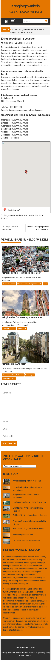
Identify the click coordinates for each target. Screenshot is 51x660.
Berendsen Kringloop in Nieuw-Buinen (29, 528)
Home (14, 29)
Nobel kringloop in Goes (23, 535)
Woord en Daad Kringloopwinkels (29, 284)
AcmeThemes (25, 656)
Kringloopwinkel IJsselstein (10, 228)
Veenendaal (21, 328)
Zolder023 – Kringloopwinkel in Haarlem (30, 515)
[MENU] (13, 21)
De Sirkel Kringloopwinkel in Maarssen (38, 228)
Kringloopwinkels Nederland (30, 29)
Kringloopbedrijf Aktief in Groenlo (27, 481)
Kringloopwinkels (25, 6)
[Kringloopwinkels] (6, 20)
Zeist (45, 284)
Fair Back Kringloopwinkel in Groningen (29, 502)
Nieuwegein (29, 375)
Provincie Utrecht (9, 284)
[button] (26, 172)
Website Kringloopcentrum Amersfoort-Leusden (22, 110)
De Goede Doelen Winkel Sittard (26, 541)
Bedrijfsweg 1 (14, 210)
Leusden (31, 215)
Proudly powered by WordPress (14, 653)
